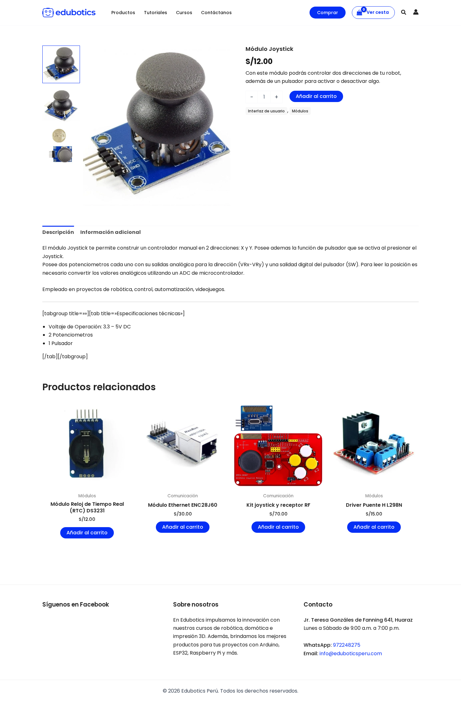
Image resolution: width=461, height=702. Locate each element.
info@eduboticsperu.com (351, 653)
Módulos (300, 111)
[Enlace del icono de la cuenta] (416, 12)
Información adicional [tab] (110, 232)
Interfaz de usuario (266, 111)
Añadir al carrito (316, 96)
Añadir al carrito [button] (87, 532)
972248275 (346, 645)
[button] (328, 13)
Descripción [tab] (58, 232)
